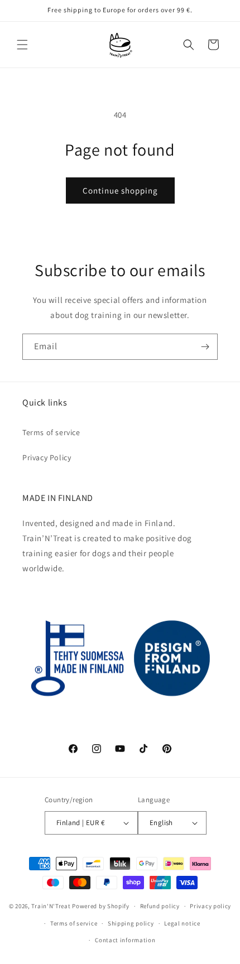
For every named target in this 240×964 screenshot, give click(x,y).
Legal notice (182, 923)
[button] (22, 44)
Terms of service (51, 432)
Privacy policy (210, 906)
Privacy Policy (46, 457)
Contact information (125, 940)
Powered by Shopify (100, 906)
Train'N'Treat (50, 906)
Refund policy (160, 906)
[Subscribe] (205, 347)
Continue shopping (120, 190)
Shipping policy (131, 923)
